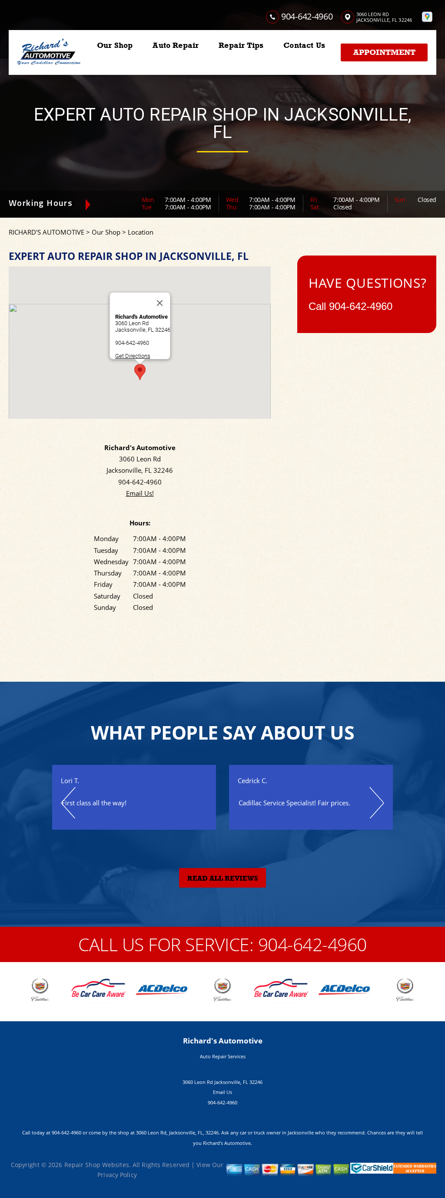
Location (140, 232)
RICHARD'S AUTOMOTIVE (46, 232)
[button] (140, 372)
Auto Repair (176, 45)
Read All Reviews (222, 878)
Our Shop (115, 45)
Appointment (384, 52)
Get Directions (132, 356)
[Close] (159, 303)
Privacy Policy (117, 1175)
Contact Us (304, 45)
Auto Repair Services (223, 1056)
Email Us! (140, 493)
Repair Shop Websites (96, 1165)
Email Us (222, 1092)
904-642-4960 (306, 16)
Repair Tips (241, 45)
